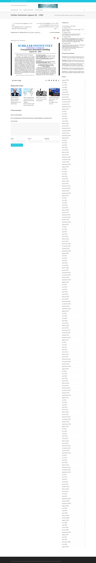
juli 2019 (64, 284)
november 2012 (66, 470)
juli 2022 (64, 198)
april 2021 (64, 234)
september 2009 (66, 503)
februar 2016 (65, 383)
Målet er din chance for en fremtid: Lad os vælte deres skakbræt (41, 99)
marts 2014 (65, 438)
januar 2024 (65, 155)
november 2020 (66, 246)
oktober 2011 (65, 486)
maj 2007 (64, 537)
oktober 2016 (65, 364)
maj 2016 (64, 376)
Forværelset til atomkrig (68, 26)
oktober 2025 (65, 104)
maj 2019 (64, 289)
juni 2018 (64, 316)
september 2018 (66, 309)
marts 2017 (65, 352)
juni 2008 (64, 523)
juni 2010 (64, 494)
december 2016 (66, 359)
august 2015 (65, 397)
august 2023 (65, 167)
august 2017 (65, 340)
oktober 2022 (65, 191)
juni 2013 (64, 458)
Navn (12, 139)
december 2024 (66, 128)
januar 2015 (65, 414)
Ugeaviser (37, 32)
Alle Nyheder (31, 32)
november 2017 (66, 333)
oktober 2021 (65, 220)
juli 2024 (64, 140)
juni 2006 (64, 544)
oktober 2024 (65, 133)
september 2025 (66, 107)
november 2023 (66, 159)
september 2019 (66, 280)
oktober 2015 (65, 393)
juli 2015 (64, 400)
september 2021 (66, 222)
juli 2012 (64, 474)
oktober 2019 (65, 277)
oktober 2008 (65, 518)
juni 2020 (64, 258)
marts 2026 (65, 92)
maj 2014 (64, 434)
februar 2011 (65, 489)
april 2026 (64, 90)
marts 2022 (65, 208)
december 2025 (66, 99)
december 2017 (66, 330)
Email (29, 139)
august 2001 (65, 547)
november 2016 (66, 361)
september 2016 (66, 366)
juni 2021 (64, 229)
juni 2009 (64, 508)
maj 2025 (64, 116)
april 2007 (64, 539)
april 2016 (64, 378)
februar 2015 (65, 412)
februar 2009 (65, 515)
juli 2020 (64, 256)
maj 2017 (64, 347)
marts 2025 (65, 121)
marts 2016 (65, 381)
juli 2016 (64, 371)
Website (47, 139)
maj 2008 (64, 525)
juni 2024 (64, 143)
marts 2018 (65, 323)
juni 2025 (64, 114)
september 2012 (66, 472)
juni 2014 (64, 431)
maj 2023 (64, 174)
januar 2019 (65, 299)
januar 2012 (65, 484)
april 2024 (64, 147)
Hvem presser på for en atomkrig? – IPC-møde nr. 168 (73, 30)
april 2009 (64, 513)
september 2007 (66, 532)
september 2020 (66, 251)
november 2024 (66, 131)
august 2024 (65, 138)
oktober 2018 (65, 306)
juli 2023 (64, 169)
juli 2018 (64, 313)
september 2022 (66, 193)
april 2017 (64, 349)
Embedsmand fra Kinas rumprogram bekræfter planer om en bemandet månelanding (75, 60)
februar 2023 (65, 181)
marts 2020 (65, 265)
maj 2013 (64, 460)
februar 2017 (65, 354)
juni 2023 (64, 171)
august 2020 (65, 253)
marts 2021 (65, 236)
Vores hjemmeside (14, 10)
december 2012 (66, 467)
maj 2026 (64, 87)
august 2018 (65, 311)
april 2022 (64, 205)
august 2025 (65, 109)
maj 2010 (64, 496)
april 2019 (64, 292)
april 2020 (64, 263)
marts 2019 (65, 294)
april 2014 (64, 436)
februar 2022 (65, 210)
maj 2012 (64, 479)
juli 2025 (64, 111)
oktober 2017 (65, 335)
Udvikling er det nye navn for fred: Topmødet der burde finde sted (71, 34)
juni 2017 (64, 345)
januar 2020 (65, 270)
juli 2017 (64, 342)
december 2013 (66, 446)
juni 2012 (64, 477)
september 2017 (66, 337)
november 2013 (66, 448)
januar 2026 (65, 97)
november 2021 (66, 217)
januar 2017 (65, 357)
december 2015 (66, 388)
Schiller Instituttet (57, 15)
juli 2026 (64, 82)
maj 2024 (64, 145)
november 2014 (66, 419)
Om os (20, 10)
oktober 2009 (65, 501)
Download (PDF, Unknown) (18, 40)
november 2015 (66, 390)
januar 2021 (65, 241)
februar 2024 (65, 152)
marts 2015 (65, 410)
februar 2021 (65, 239)
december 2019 (66, 272)
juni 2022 (64, 200)
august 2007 (65, 535)
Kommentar (14, 121)
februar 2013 (65, 465)
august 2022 (65, 195)
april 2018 (64, 321)
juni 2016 (64, 373)
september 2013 (66, 453)
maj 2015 (64, 405)
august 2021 (65, 224)
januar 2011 (65, 491)
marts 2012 (65, 482)
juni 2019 (64, 287)
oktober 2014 (65, 422)
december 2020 (66, 244)
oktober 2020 (65, 248)
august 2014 (65, 426)
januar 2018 (65, 328)
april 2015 (64, 407)
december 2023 (66, 157)
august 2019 (65, 282)
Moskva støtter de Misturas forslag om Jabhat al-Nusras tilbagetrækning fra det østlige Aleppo (16, 100)
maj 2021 (64, 232)
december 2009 (66, 498)
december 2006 (66, 542)
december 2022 (66, 186)
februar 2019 (65, 296)
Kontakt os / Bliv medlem (28, 10)
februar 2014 (65, 441)
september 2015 (66, 395)
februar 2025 (65, 123)
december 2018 (66, 301)
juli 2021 (64, 227)
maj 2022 (64, 203)
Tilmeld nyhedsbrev (39, 10)
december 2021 (66, 215)
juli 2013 (64, 455)
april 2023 (64, 176)
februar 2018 (65, 325)
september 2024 (66, 135)
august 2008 (65, 520)
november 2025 (66, 102)
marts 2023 (65, 179)
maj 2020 (64, 260)
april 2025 (64, 119)
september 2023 (66, 164)
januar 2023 (65, 183)
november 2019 (66, 275)
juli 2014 (64, 429)
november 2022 (66, 188)
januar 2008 (65, 530)
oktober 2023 (65, 162)
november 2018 (66, 304)
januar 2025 (65, 126)
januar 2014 (65, 443)
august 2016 (65, 369)
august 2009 (65, 506)
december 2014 (66, 417)
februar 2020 (65, 268)
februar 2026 (65, 94)
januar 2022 (65, 212)
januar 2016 (65, 385)
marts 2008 (65, 527)
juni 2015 (64, 402)
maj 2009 (64, 511)
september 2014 (66, 424)
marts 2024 (65, 150)
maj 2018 (64, 318)
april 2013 (64, 462)
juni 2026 (64, 85)
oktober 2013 (65, 450)
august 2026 (65, 80)
